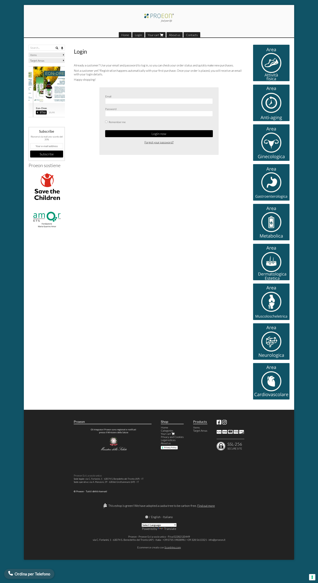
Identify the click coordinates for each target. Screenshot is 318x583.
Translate (170, 528)
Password (110, 108)
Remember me (117, 122)
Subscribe (47, 154)
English (155, 517)
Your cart (154, 35)
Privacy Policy (170, 447)
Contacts (192, 35)
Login (138, 35)
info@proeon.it (217, 539)
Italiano (168, 517)
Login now (159, 134)
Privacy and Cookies (172, 436)
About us (174, 35)
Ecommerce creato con (159, 547)
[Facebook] (219, 423)
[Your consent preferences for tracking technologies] (312, 577)
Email (108, 96)
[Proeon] (159, 18)
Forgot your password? (159, 142)
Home (125, 35)
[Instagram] (224, 423)
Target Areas (37, 60)
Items (33, 54)
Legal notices (168, 440)
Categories (167, 430)
